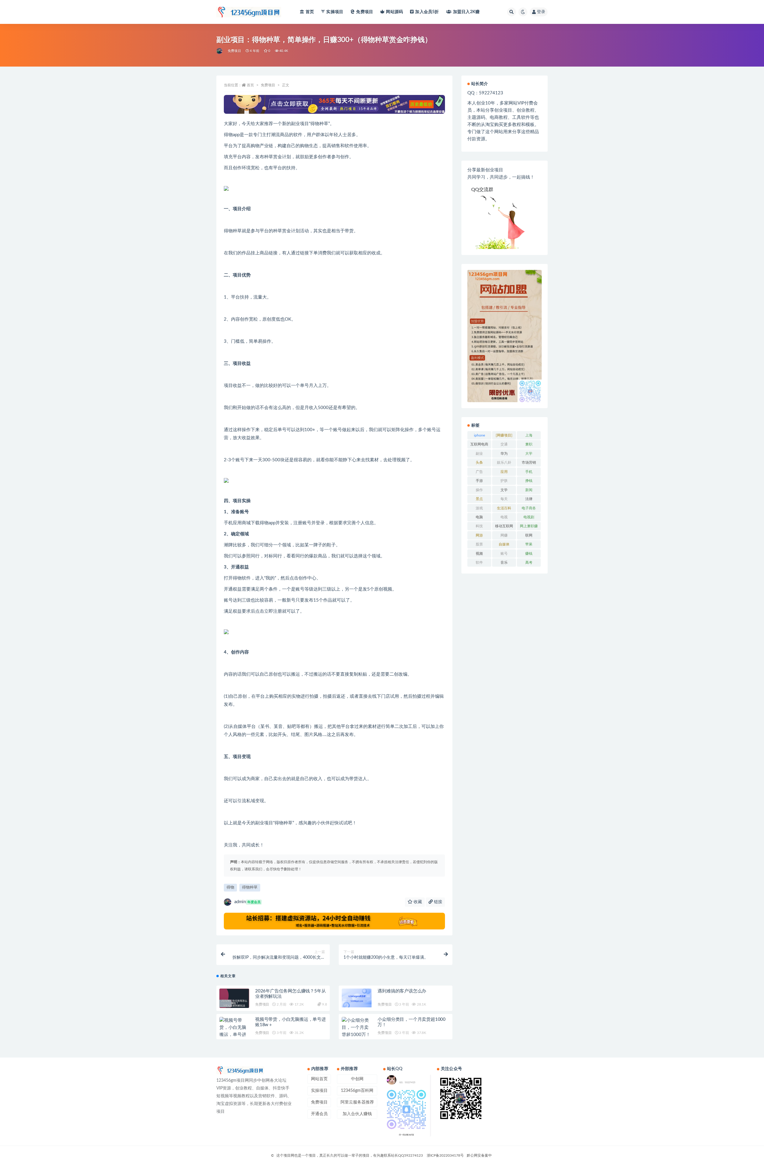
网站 (394, 12)
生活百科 (504, 508)
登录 (541, 12)
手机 (528, 472)
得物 (230, 887)
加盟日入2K (466, 12)
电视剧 (528, 517)
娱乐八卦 (504, 462)
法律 (528, 499)
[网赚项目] (504, 435)
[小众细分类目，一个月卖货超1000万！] (357, 1027)
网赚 (504, 535)
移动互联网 (504, 526)
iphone (479, 435)
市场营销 (529, 462)
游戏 (479, 508)
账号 (504, 553)
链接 (437, 902)
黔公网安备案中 (479, 1155)
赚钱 (528, 553)
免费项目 (364, 12)
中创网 (357, 1079)
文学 (504, 490)
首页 (310, 12)
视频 (479, 553)
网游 (479, 535)
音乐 (504, 562)
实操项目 (334, 12)
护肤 (504, 480)
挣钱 (528, 480)
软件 (479, 562)
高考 (528, 562)
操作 (479, 490)
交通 (504, 444)
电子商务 (529, 508)
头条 (479, 462)
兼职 (528, 444)
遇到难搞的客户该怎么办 (402, 991)
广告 (479, 472)
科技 (479, 526)
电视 (504, 517)
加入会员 (427, 12)
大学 (528, 453)
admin (247, 902)
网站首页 (319, 1079)
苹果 (528, 544)
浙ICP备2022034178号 (445, 1155)
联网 (528, 535)
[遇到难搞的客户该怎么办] (357, 998)
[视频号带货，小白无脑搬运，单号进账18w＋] (234, 1031)
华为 (504, 453)
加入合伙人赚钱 (357, 1114)
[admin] (219, 51)
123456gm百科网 (357, 1091)
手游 (479, 480)
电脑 (479, 517)
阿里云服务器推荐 (357, 1102)
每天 (504, 499)
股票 (479, 544)
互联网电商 (479, 444)
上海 (528, 435)
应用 (504, 472)
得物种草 (250, 887)
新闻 (528, 490)
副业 (479, 453)
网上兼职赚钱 (529, 527)
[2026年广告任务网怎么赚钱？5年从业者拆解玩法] (234, 1003)
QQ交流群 (482, 189)
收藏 (417, 902)
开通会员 (319, 1114)
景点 (479, 499)
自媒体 (504, 544)
